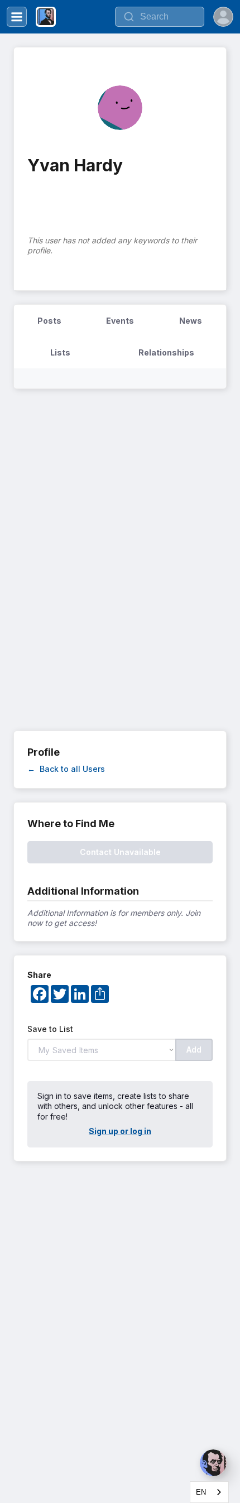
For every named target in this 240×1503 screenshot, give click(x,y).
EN (201, 1492)
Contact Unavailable (120, 852)
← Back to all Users (66, 769)
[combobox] (209, 1492)
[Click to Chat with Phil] (213, 1462)
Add (193, 1049)
